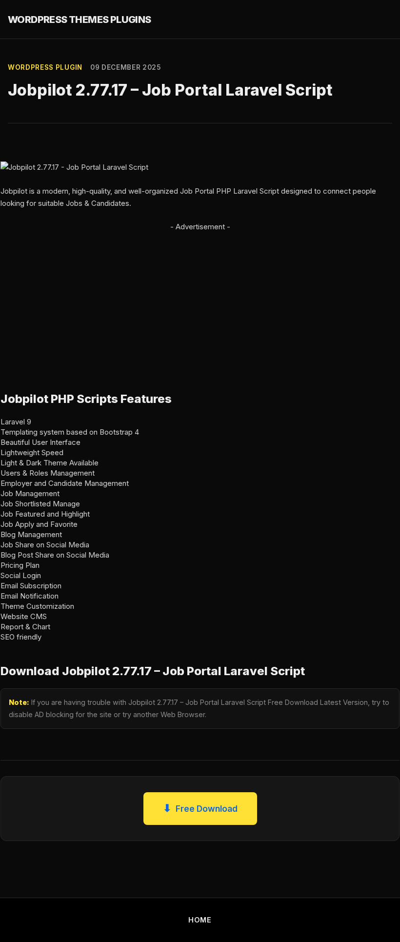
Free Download (200, 808)
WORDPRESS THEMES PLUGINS (79, 19)
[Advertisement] (200, 301)
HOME (200, 920)
